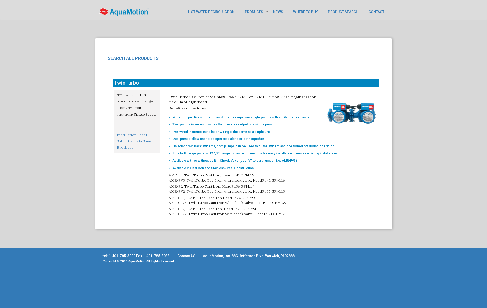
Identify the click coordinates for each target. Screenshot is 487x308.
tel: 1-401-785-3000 (119, 256)
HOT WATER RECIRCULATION (211, 12)
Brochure (125, 147)
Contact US (186, 256)
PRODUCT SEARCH (343, 12)
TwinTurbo (126, 83)
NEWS (278, 12)
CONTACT (376, 12)
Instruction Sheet (132, 135)
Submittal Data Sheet (134, 141)
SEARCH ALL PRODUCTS (133, 58)
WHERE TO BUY (305, 12)
